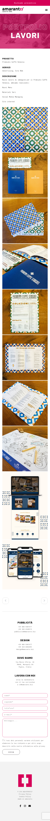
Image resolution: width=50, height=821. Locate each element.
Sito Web (19, 71)
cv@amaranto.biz (26, 684)
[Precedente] (13, 600)
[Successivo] (36, 600)
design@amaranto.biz (25, 649)
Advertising (7, 71)
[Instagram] (25, 806)
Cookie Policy (25, 796)
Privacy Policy (25, 794)
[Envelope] (29, 806)
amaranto (28, 799)
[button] (46, 10)
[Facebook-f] (20, 806)
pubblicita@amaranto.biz (25, 631)
